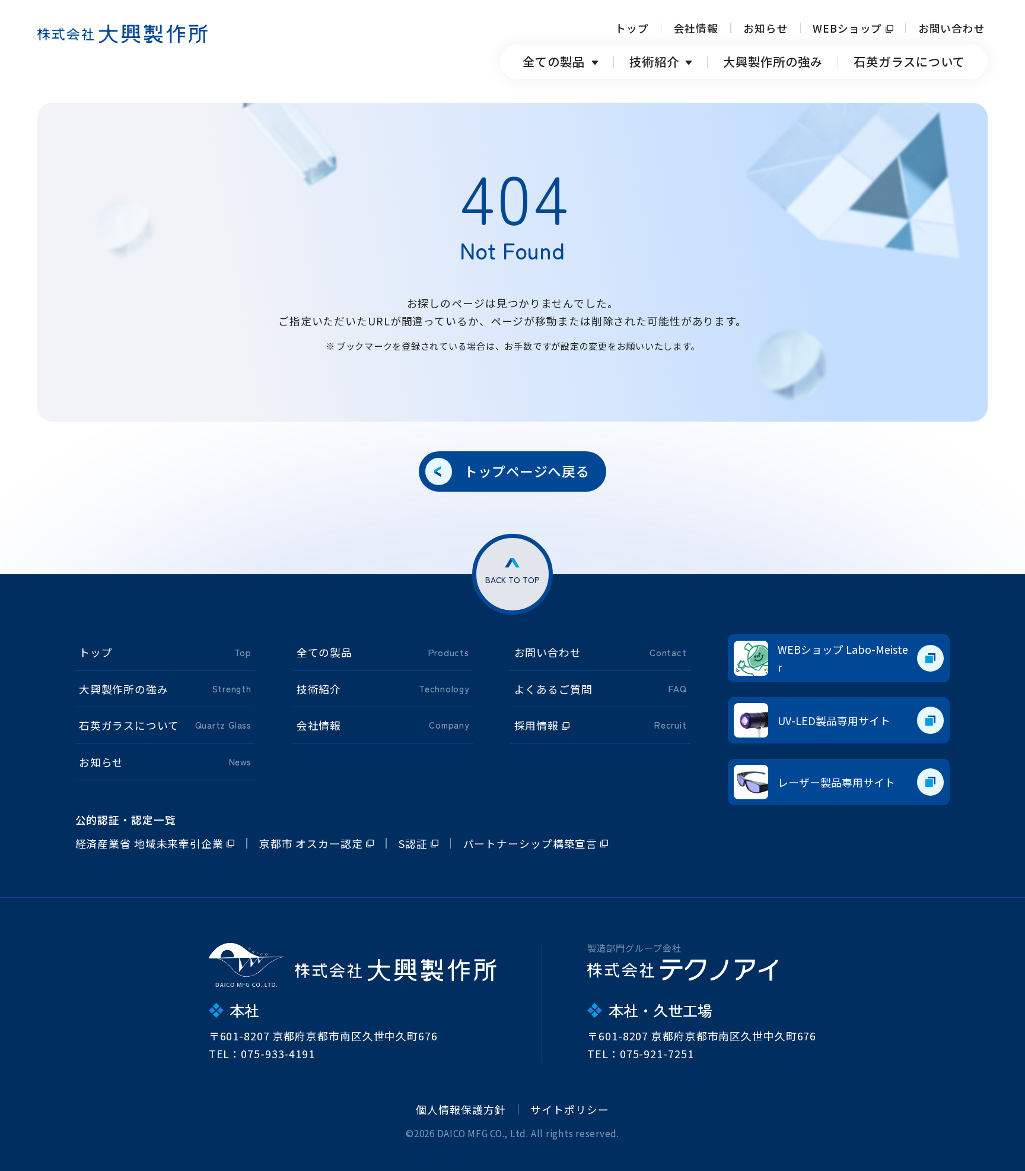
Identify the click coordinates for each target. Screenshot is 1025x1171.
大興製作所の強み (773, 61)
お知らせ (765, 28)
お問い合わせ (951, 28)
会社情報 (696, 28)
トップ (632, 28)
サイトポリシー (569, 1109)
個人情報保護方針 (460, 1109)
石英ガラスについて (909, 61)
